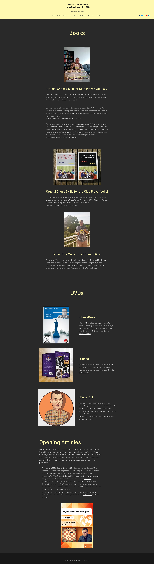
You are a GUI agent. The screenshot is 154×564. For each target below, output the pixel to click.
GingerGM (89, 411)
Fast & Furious (65, 484)
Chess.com (87, 479)
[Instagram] (144, 15)
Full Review (73, 137)
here (64, 100)
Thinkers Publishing (75, 97)
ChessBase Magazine (63, 489)
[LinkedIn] (149, 15)
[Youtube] (147, 15)
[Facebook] (139, 15)
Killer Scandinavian (107, 416)
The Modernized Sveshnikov (96, 260)
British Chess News (60, 205)
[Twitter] (142, 15)
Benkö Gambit (84, 372)
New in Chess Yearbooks (88, 492)
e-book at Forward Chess (87, 268)
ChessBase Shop (85, 334)
